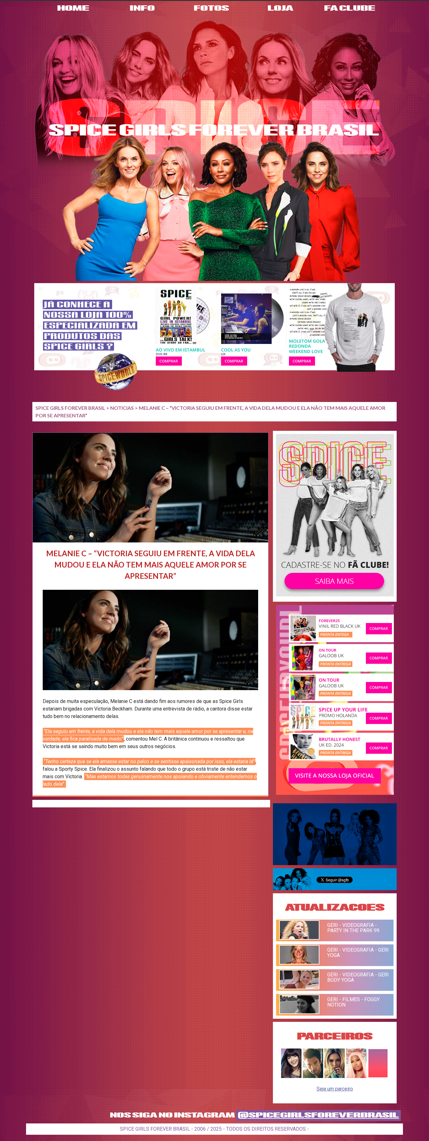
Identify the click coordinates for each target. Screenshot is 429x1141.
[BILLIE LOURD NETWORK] (334, 1076)
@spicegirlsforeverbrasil (318, 1115)
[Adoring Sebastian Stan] (313, 1076)
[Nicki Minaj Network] (356, 1076)
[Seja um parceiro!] (378, 1076)
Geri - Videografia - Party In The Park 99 (353, 927)
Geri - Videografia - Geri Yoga (358, 952)
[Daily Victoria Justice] (291, 1076)
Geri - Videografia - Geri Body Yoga (358, 977)
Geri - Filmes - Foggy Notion (353, 1002)
